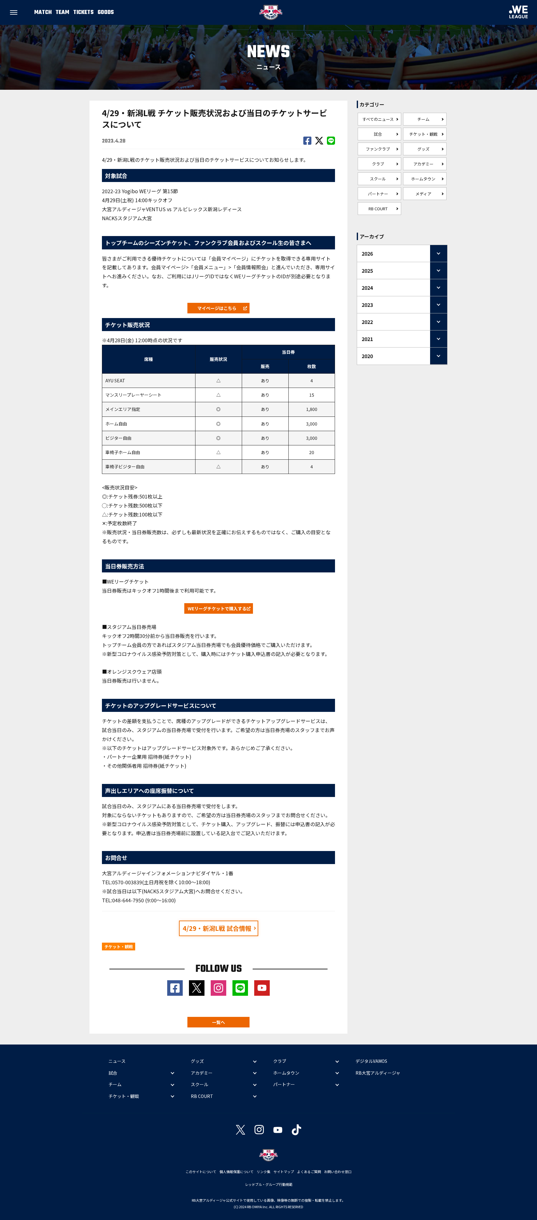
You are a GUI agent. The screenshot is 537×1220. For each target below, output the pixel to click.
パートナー (378, 194)
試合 (378, 134)
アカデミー (423, 164)
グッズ (423, 149)
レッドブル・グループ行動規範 (268, 1184)
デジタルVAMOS (371, 1061)
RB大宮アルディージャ (378, 1073)
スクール (378, 179)
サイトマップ (283, 1171)
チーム (423, 119)
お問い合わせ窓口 (337, 1171)
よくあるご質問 (309, 1171)
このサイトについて (201, 1171)
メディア (423, 194)
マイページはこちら (216, 308)
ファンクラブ (378, 149)
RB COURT (378, 209)
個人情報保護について (236, 1171)
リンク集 (263, 1171)
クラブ (378, 164)
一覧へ (218, 1022)
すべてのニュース (378, 119)
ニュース (117, 1061)
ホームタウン (423, 179)
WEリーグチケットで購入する (217, 608)
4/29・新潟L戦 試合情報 (217, 928)
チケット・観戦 (423, 134)
